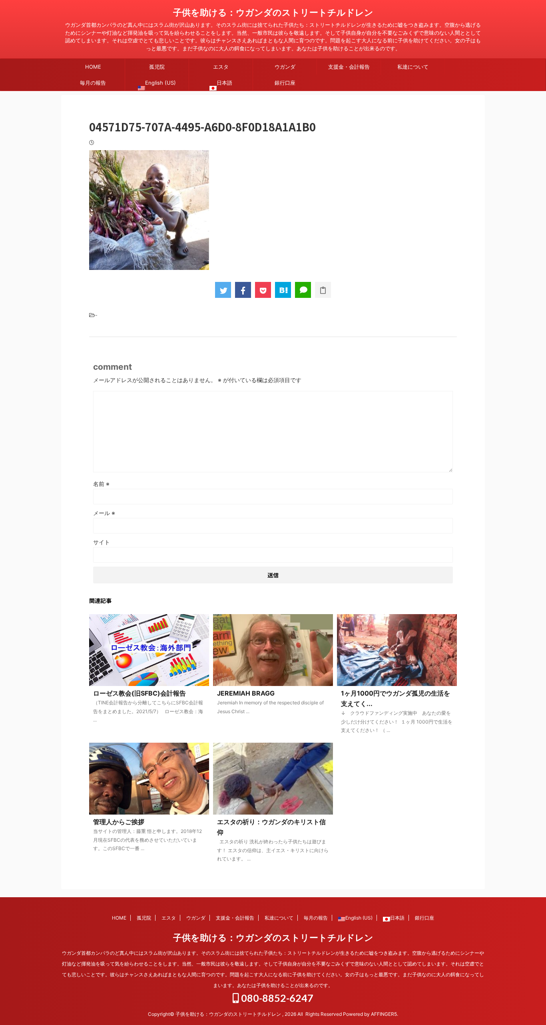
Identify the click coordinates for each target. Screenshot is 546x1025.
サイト (101, 542)
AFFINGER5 (384, 1014)
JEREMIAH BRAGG (246, 693)
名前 (101, 483)
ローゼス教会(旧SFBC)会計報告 (139, 693)
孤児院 (157, 66)
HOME (93, 66)
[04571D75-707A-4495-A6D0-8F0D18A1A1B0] (283, 290)
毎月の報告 (93, 82)
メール (104, 513)
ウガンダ (285, 66)
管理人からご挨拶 (118, 822)
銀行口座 (285, 82)
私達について (412, 66)
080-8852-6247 (276, 998)
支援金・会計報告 (349, 66)
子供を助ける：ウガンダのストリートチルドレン (273, 12)
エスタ (221, 66)
